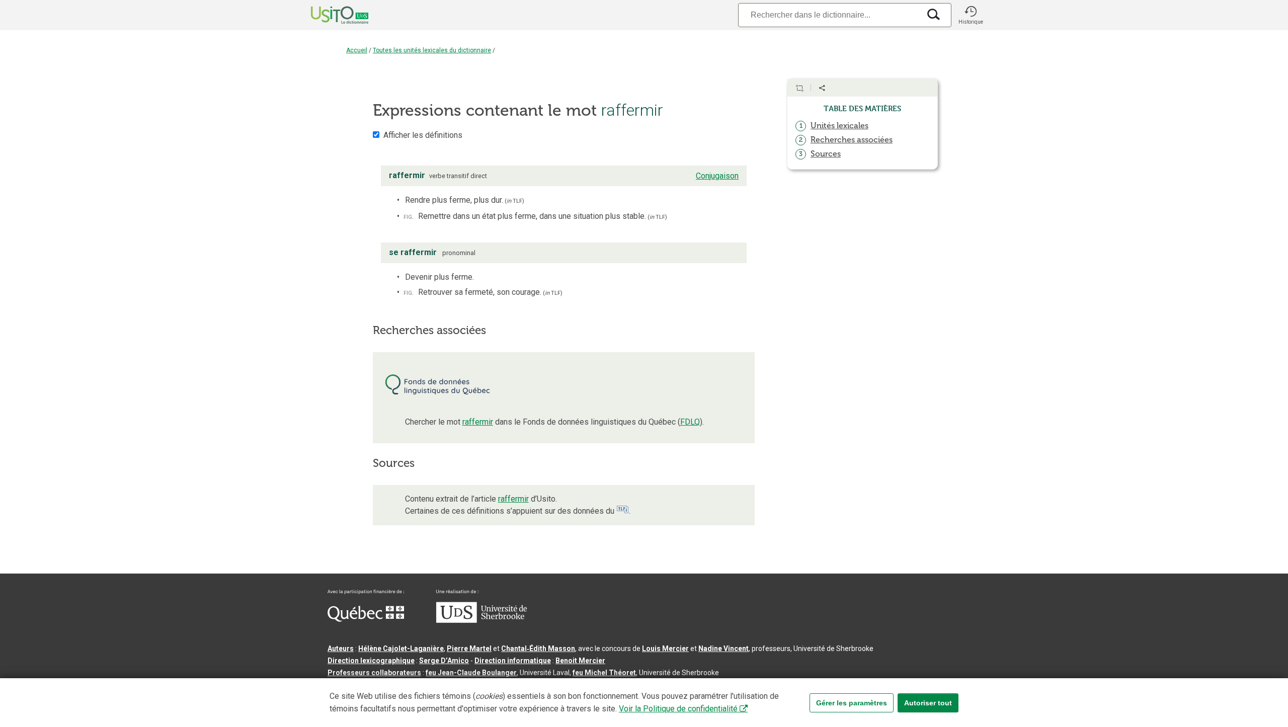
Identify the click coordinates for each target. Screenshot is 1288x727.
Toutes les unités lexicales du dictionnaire (432, 50)
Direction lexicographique (371, 661)
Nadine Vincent (723, 648)
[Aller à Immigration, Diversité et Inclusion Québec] (366, 619)
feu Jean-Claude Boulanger (471, 673)
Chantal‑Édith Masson (538, 648)
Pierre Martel (469, 648)
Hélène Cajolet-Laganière (401, 648)
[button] (970, 15)
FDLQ (690, 422)
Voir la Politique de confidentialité (678, 708)
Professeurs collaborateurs (374, 673)
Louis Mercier (665, 648)
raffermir (477, 422)
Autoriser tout (928, 703)
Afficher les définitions (422, 135)
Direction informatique (512, 661)
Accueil (356, 50)
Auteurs (341, 648)
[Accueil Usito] (328, 15)
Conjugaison (717, 176)
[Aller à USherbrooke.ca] (481, 620)
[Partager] (822, 88)
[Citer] (799, 88)
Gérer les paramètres (851, 703)
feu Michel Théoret (604, 673)
